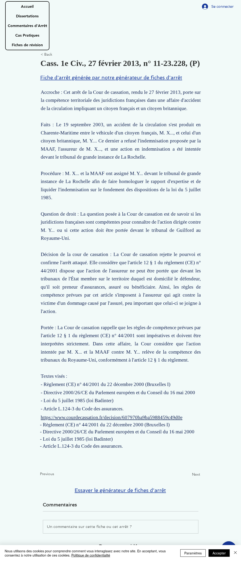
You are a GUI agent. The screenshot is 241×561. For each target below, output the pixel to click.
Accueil (27, 6)
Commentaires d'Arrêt (27, 25)
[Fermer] (235, 553)
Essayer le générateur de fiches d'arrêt (120, 490)
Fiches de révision (27, 45)
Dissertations (27, 16)
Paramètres (193, 553)
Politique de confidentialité (90, 555)
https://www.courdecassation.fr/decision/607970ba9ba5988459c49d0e (111, 417)
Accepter (219, 553)
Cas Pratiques (27, 35)
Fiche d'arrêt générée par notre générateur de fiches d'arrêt (111, 77)
